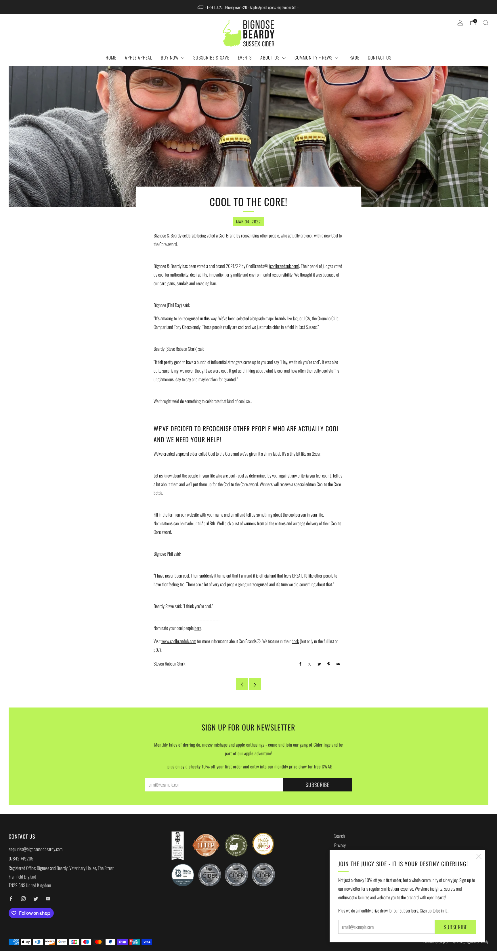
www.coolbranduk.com (178, 641)
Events (245, 57)
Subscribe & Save (211, 57)
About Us (270, 57)
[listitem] (249, 7)
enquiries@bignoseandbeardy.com (35, 848)
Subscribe (455, 927)
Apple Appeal (138, 57)
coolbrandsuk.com (284, 265)
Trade (353, 57)
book (295, 641)
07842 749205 (21, 858)
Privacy (340, 845)
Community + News (313, 57)
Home (111, 57)
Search (339, 835)
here (197, 627)
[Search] (485, 23)
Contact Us (379, 57)
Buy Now (170, 57)
